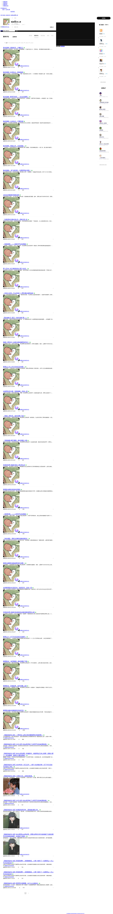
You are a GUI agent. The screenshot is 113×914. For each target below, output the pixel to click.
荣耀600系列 (31, 900)
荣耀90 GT (30, 909)
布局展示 (22, 42)
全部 (6, 42)
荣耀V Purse (50, 909)
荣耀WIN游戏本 (41, 904)
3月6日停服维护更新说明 (11, 195)
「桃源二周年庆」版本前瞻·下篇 (13, 416)
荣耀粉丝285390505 (24, 794)
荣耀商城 (5, 3)
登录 (3, 9)
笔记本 (68, 900)
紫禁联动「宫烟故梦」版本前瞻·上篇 (15, 686)
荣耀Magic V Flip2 (22, 904)
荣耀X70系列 (50, 911)
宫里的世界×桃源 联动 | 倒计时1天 (14, 465)
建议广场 (16, 26)
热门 (52, 35)
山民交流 (31, 42)
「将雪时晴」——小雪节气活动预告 (14, 514)
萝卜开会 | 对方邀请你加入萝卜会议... (15, 268)
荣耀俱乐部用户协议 (32, 912)
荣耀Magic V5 (21, 903)
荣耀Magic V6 (21, 900)
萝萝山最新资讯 (11, 42)
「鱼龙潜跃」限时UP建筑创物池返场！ (15, 538)
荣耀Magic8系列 (22, 901)
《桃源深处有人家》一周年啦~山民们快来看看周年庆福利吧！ (23, 735)
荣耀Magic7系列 (22, 906)
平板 (67, 901)
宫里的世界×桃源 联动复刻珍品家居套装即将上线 (19, 612)
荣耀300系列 (31, 904)
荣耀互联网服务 (79, 900)
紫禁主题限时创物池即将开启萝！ (14, 563)
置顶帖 (30, 35)
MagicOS (58, 900)
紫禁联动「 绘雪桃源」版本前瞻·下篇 (15, 661)
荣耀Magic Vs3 (22, 909)
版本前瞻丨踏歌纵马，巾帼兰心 (13, 47)
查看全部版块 (103, 82)
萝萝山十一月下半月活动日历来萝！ (14, 637)
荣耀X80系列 (50, 901)
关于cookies (48, 912)
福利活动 (17, 42)
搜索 (2, 30)
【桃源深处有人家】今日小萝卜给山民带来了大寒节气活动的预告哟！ (25, 744)
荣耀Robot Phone (51, 900)
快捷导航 (13, 11)
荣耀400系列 (31, 903)
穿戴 (67, 903)
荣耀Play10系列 (50, 904)
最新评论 (36, 35)
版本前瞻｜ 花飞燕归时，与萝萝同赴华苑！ (17, 170)
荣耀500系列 (31, 901)
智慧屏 (68, 904)
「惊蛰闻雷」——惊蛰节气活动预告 (14, 244)
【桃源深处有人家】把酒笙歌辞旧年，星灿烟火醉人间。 (21, 810)
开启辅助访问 (4, 8)
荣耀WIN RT (40, 901)
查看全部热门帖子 (103, 164)
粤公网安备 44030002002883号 (72, 913)
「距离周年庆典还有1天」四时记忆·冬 (15, 219)
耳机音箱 (68, 906)
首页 (15, 14)
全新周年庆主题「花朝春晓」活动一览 (15, 391)
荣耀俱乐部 (5, 5)
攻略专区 (27, 42)
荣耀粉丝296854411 (24, 65)
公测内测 (58, 901)
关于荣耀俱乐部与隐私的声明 (41, 912)
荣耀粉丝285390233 (24, 828)
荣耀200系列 (31, 906)
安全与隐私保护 (60, 903)
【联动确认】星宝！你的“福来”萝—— (15, 317)
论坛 (15, 17)
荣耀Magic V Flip (22, 911)
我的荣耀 (58, 904)
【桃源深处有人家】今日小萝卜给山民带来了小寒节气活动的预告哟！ (25, 800)
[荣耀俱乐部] (5, 26)
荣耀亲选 (5, 4)
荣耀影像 (16, 23)
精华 (48, 35)
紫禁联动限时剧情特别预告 (11, 489)
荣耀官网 (5, 1)
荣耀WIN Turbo (41, 903)
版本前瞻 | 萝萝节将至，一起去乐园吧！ (16, 97)
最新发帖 (43, 35)
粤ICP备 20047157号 (80, 913)
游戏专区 (8, 15)
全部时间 (15, 36)
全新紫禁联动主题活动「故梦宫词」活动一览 (17, 587)
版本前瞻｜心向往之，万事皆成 (13, 121)
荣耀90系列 (31, 911)
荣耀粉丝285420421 (9, 737)
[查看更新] (10, 36)
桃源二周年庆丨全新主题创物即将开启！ (16, 342)
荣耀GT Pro (50, 906)
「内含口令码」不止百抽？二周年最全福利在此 (18, 293)
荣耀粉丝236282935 (9, 747)
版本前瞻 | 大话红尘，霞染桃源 (13, 72)
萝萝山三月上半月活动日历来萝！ (14, 367)
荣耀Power (50, 903)
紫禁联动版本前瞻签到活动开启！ (14, 710)
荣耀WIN (39, 900)
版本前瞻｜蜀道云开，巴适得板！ (14, 146)
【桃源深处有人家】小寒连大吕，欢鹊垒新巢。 (18, 776)
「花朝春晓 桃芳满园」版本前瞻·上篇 (15, 440)
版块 (15, 20)
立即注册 (8, 9)
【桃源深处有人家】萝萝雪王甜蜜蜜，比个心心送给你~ (21, 883)
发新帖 (103, 18)
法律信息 (52, 912)
